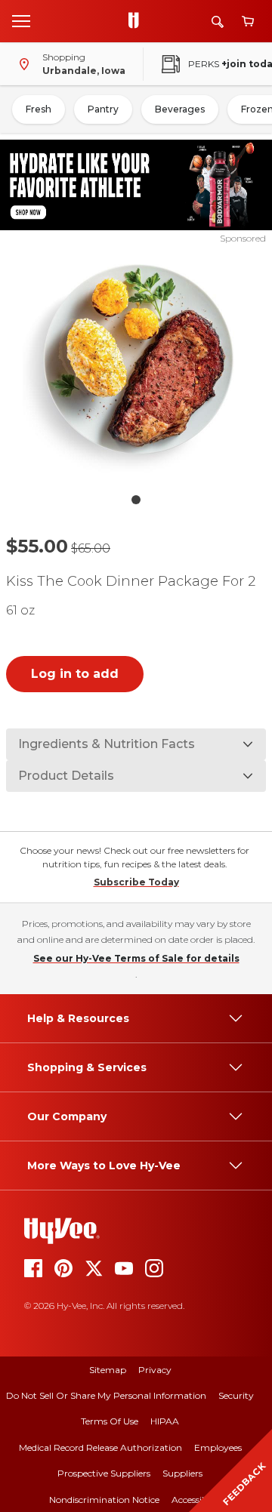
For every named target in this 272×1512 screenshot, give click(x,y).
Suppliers (182, 1473)
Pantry (103, 109)
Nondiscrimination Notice (104, 1499)
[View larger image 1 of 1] (136, 365)
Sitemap (107, 1369)
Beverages (180, 109)
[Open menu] (21, 20)
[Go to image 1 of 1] (136, 500)
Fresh (38, 109)
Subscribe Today (136, 882)
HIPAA (164, 1421)
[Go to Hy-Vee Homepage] (137, 21)
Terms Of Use (109, 1421)
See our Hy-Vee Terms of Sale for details (136, 958)
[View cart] (248, 21)
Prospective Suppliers (103, 1473)
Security (236, 1395)
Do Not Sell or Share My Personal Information (106, 1395)
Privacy (155, 1369)
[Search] (218, 21)
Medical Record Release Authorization (100, 1447)
